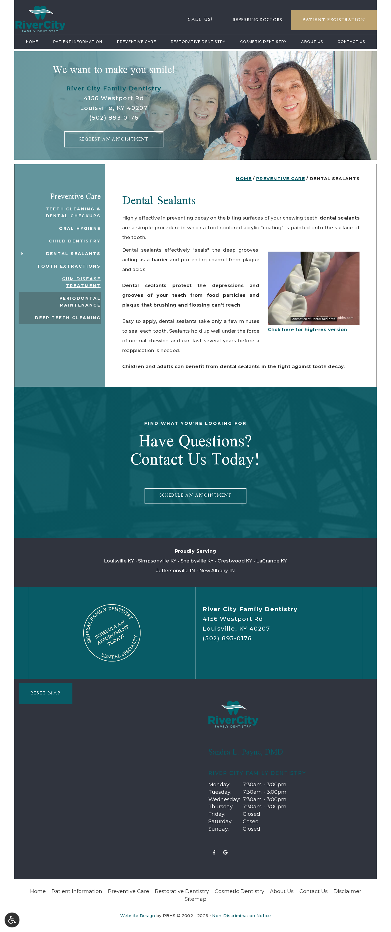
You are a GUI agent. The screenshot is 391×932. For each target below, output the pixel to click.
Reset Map (45, 693)
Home (32, 42)
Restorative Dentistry (198, 42)
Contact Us (351, 42)
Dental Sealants (73, 253)
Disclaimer (347, 891)
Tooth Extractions (69, 266)
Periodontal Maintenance (80, 302)
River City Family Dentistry (113, 88)
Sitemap (195, 899)
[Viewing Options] (12, 920)
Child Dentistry (75, 241)
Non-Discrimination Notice (241, 915)
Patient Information (77, 42)
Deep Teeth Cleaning (67, 317)
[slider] (313, 320)
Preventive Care (136, 42)
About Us (312, 42)
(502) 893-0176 (113, 117)
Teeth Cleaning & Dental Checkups (73, 212)
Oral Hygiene (80, 228)
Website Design (137, 915)
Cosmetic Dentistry (263, 42)
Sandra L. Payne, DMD (245, 752)
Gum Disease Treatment (81, 282)
